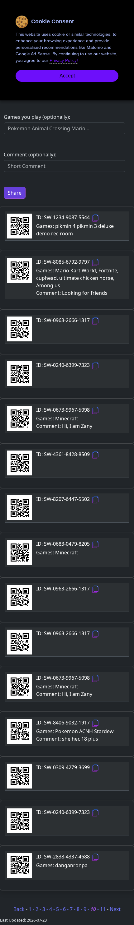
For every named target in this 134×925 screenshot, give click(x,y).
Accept (67, 75)
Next (115, 909)
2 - (39, 909)
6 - (66, 909)
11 (103, 909)
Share (15, 192)
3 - (45, 909)
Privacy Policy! (64, 60)
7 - (73, 909)
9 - (87, 909)
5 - (59, 909)
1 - (32, 909)
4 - (52, 909)
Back (19, 909)
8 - (80, 909)
